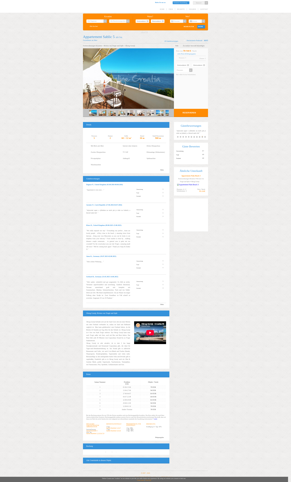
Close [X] (148, 480)
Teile (176, 46)
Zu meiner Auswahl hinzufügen (193, 46)
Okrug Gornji (130, 46)
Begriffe (181, 9)
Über (171, 9)
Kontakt (204, 9)
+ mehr (155, 419)
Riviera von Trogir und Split (113, 46)
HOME (162, 9)
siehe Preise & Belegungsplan (186, 54)
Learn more (140, 480)
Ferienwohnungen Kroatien (92, 46)
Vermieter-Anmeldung (180, 3)
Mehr (162, 170)
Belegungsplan (159, 437)
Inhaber (192, 9)
